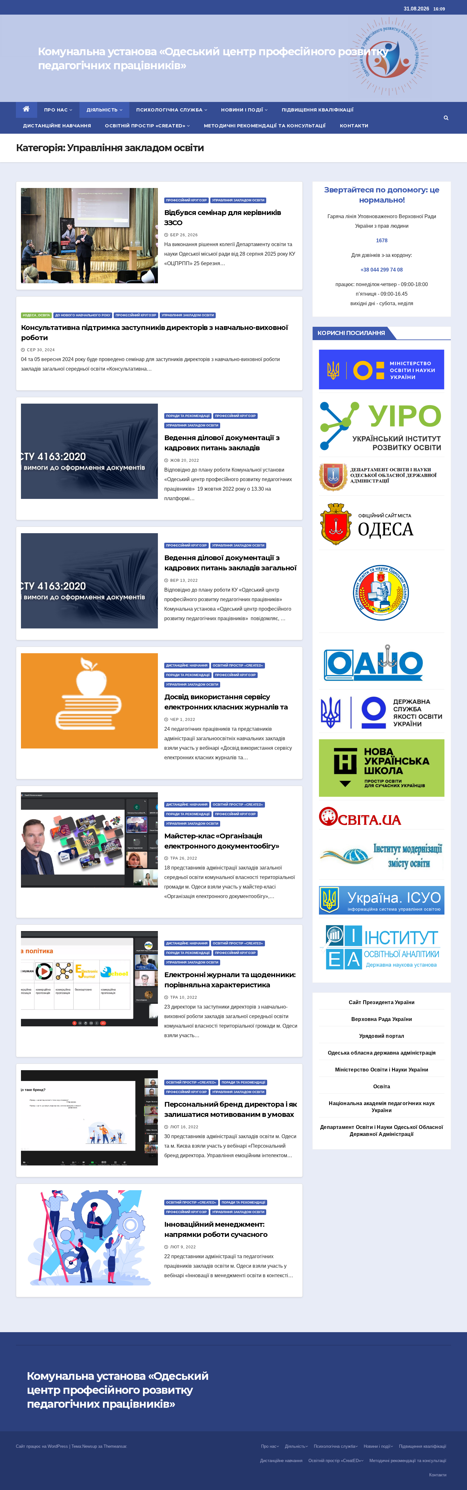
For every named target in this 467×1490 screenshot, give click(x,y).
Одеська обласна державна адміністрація (382, 1053)
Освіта (381, 1086)
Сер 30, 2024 (41, 350)
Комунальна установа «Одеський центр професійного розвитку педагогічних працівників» (118, 1390)
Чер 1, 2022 (182, 719)
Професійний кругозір (186, 200)
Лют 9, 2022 (183, 1247)
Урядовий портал (381, 1036)
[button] (446, 117)
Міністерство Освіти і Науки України (381, 1069)
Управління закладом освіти (238, 200)
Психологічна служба (169, 110)
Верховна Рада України (381, 1019)
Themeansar (115, 1446)
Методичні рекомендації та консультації (265, 126)
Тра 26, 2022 (183, 858)
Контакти (354, 126)
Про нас (56, 110)
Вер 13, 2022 (184, 580)
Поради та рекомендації (188, 416)
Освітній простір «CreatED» (145, 126)
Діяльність (102, 110)
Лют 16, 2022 (184, 1127)
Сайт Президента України (382, 1002)
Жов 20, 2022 (184, 460)
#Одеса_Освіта (36, 315)
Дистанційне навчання (57, 126)
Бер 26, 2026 (184, 235)
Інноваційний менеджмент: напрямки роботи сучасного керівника (216, 1234)
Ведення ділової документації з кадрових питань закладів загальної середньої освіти (230, 568)
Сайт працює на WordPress (42, 1446)
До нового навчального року (82, 315)
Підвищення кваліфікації (318, 110)
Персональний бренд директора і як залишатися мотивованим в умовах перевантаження (230, 1114)
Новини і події (242, 110)
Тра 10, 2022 (183, 997)
